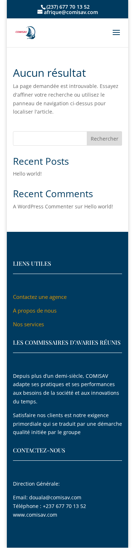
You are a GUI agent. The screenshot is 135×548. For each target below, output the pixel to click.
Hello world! (27, 173)
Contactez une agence (40, 296)
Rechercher (104, 138)
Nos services (28, 324)
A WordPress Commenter (43, 206)
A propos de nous (35, 310)
